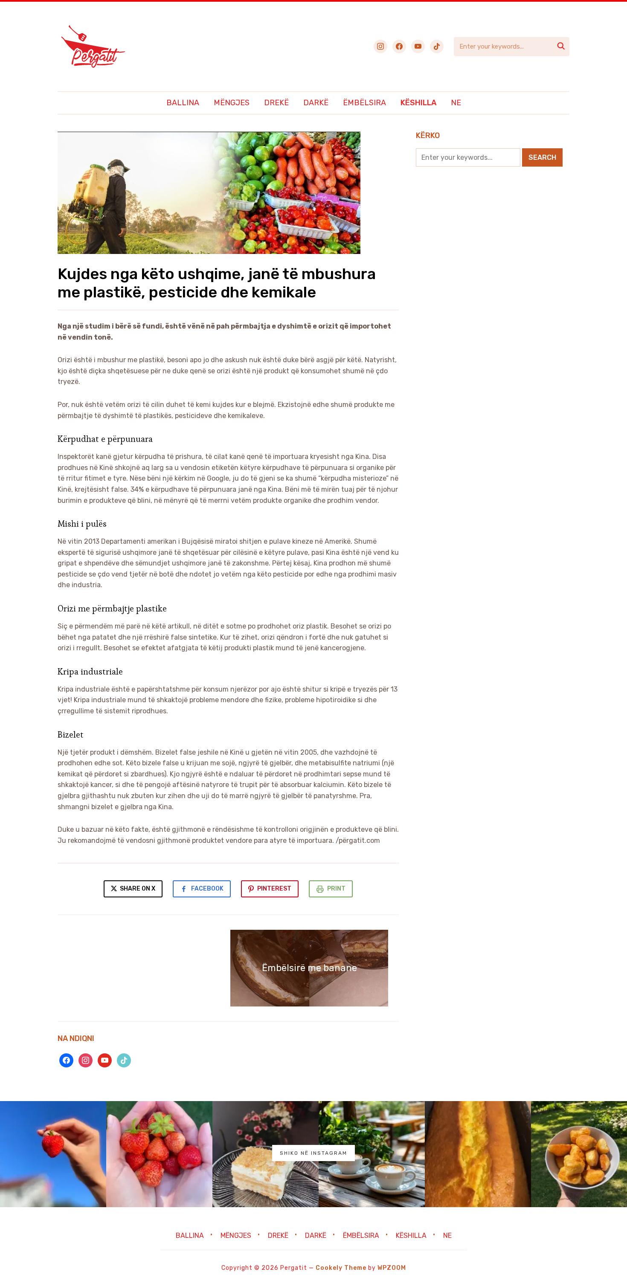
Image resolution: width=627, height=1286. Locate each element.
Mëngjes (232, 102)
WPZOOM (391, 1268)
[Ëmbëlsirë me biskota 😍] (265, 1154)
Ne (456, 102)
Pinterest (274, 888)
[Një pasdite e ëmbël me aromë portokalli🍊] (478, 1154)
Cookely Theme (341, 1268)
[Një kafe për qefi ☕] (372, 1154)
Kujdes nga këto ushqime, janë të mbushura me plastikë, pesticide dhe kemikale (217, 283)
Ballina (182, 102)
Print (336, 888)
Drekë (276, 102)
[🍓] (53, 1154)
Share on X (137, 888)
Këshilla (418, 102)
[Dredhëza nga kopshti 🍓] (159, 1154)
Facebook (207, 888)
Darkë (315, 102)
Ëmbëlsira (364, 102)
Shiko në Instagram (313, 1153)
